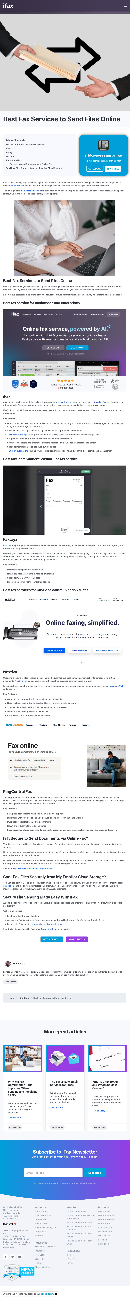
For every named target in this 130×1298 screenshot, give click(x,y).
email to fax (9, 886)
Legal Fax (39, 1259)
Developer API (105, 1231)
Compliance (40, 1231)
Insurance (40, 1250)
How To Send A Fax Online (80, 1222)
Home (11, 998)
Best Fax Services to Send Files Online (25, 144)
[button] (94, 169)
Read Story (15, 1117)
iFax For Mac (104, 1223)
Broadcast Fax (105, 1227)
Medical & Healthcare (45, 1246)
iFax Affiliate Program (45, 1227)
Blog (69, 1255)
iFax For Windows (107, 1219)
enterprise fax (99, 402)
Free (102, 1239)
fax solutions (62, 402)
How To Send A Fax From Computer (79, 1228)
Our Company (41, 1211)
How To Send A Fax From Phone (79, 1235)
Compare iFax (41, 1219)
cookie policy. (47, 1294)
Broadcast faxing (18, 434)
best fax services (33, 190)
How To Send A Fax (76, 1211)
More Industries (42, 1267)
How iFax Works (43, 1215)
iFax (8, 148)
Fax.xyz (10, 152)
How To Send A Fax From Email (79, 1242)
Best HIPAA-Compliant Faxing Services (32, 868)
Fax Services (10, 982)
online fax (15, 185)
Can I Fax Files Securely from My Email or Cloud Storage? (34, 168)
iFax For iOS (104, 1211)
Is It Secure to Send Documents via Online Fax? (30, 164)
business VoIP (117, 686)
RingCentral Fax (14, 160)
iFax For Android (106, 1215)
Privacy (70, 1259)
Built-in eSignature (18, 451)
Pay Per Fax (104, 1235)
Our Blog (24, 998)
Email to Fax (104, 1244)
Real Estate (40, 1255)
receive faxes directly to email (47, 924)
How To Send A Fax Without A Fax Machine (80, 1217)
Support (39, 1235)
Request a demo (49, 929)
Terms (70, 1263)
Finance (39, 1263)
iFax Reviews (41, 1223)
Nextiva (10, 156)
